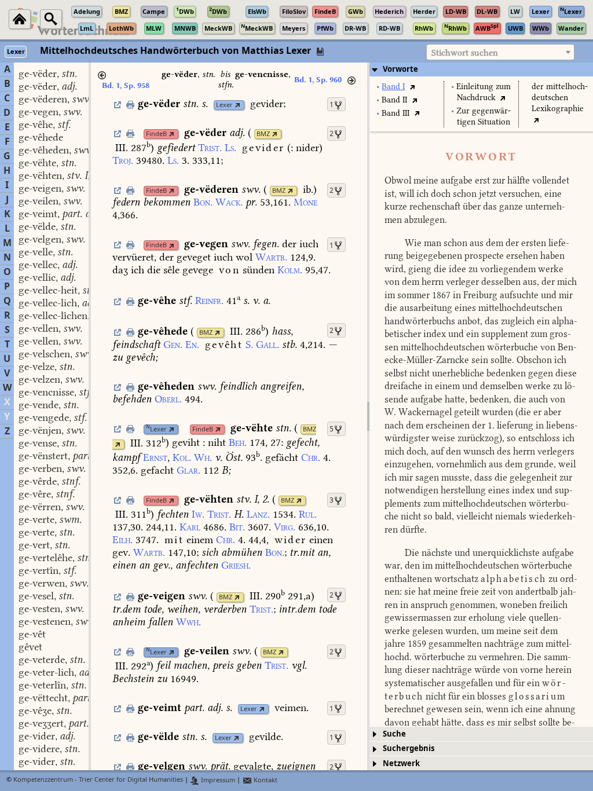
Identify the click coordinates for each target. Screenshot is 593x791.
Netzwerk (401, 763)
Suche (394, 733)
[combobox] (500, 52)
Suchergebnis (408, 748)
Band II (394, 100)
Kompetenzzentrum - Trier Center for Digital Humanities (98, 780)
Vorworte (400, 69)
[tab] (481, 69)
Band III (395, 113)
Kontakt (264, 780)
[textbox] (500, 53)
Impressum (217, 780)
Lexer (224, 105)
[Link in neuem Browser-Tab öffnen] (238, 105)
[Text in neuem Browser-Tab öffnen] (412, 86)
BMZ (263, 134)
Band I (393, 86)
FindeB (156, 134)
